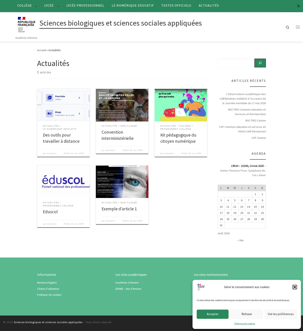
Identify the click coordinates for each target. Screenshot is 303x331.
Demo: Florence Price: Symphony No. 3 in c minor (243, 173)
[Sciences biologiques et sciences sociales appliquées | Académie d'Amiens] (26, 23)
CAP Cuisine (258, 138)
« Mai (240, 240)
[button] (295, 287)
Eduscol (50, 211)
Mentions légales (47, 282)
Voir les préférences (281, 314)
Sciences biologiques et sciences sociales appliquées (48, 322)
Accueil (41, 50)
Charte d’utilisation (48, 289)
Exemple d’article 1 (119, 209)
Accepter (212, 314)
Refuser (247, 314)
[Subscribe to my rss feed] (298, 6)
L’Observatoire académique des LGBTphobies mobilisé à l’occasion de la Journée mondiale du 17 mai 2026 (243, 98)
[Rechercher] (260, 63)
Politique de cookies (244, 323)
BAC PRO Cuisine (255, 120)
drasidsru (52, 153)
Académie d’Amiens (127, 282)
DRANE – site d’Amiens (128, 289)
